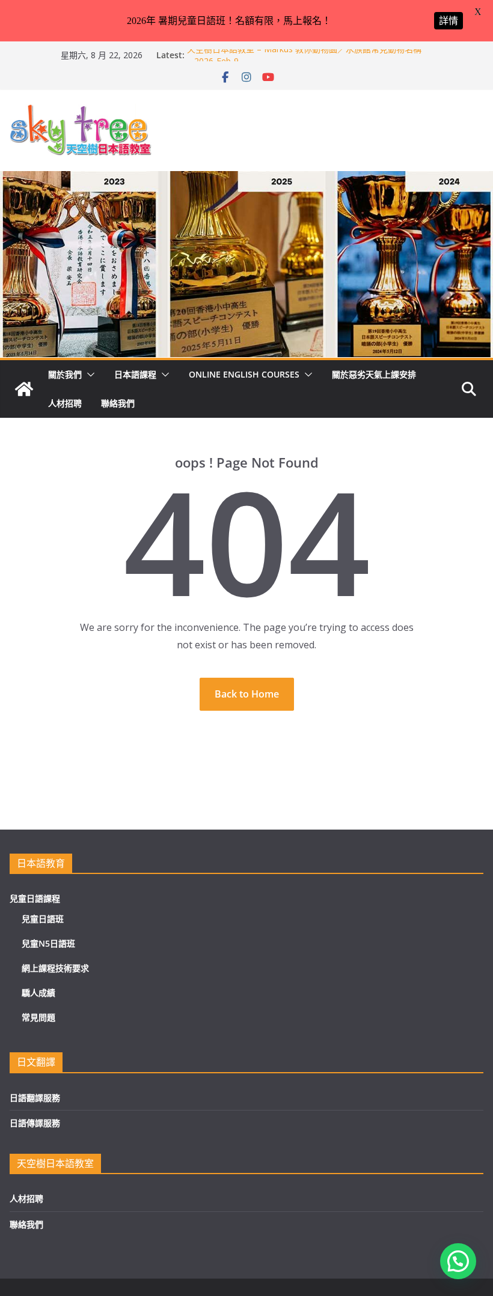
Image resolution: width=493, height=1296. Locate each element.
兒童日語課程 (35, 898)
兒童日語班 (43, 918)
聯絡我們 (118, 403)
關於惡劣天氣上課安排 (374, 374)
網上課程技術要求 (55, 968)
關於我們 (65, 374)
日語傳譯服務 (35, 1123)
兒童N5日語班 (48, 943)
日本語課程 (135, 374)
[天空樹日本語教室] (24, 389)
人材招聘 (65, 403)
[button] (88, 374)
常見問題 (38, 1017)
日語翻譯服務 (35, 1097)
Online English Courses (244, 374)
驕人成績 (38, 992)
